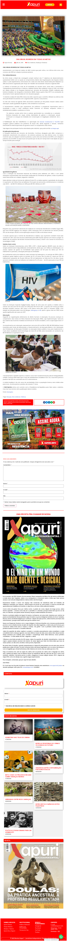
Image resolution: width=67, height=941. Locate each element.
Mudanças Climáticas (41, 62)
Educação (8, 397)
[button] (60, 4)
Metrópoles (10, 392)
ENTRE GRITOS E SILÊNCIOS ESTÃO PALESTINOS (48, 805)
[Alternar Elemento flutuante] (61, 937)
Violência (23, 397)
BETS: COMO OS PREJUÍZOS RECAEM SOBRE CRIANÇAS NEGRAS (18, 776)
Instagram (38, 926)
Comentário (7, 465)
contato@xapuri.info (28, 667)
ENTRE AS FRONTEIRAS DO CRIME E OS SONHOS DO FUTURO (48, 744)
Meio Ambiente (31, 62)
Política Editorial (24, 924)
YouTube (37, 930)
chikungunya (34, 310)
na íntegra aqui (55, 128)
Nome (5, 483)
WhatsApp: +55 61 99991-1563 (56, 928)
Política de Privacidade (23, 927)
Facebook (38, 928)
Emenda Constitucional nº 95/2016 (50, 121)
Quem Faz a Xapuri (9, 931)
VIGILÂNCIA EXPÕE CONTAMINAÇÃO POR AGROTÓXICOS (48, 769)
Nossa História (8, 926)
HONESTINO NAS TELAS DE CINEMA (17, 737)
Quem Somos (8, 924)
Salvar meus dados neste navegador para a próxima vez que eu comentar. (27, 502)
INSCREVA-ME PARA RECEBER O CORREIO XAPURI (20, 706)
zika (40, 310)
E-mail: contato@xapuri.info (57, 925)
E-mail (5, 489)
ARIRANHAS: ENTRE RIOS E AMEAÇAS (18, 799)
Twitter (37, 932)
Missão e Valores (9, 929)
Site (4, 495)
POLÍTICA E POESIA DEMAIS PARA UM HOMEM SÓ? (18, 831)
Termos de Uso (23, 930)
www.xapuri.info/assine (56, 665)
